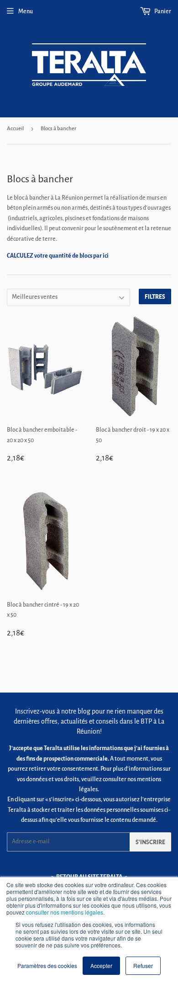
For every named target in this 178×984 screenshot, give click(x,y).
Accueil (15, 129)
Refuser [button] (143, 965)
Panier (162, 11)
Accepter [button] (101, 965)
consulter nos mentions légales (64, 912)
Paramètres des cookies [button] (47, 965)
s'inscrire (150, 842)
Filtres (155, 296)
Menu (25, 11)
